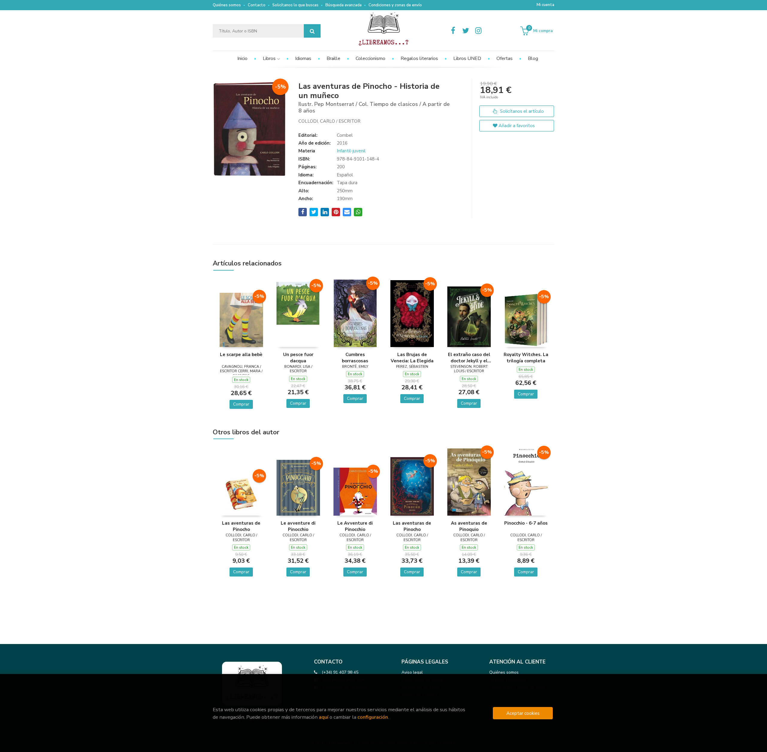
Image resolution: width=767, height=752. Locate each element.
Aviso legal (412, 672)
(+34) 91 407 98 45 (340, 672)
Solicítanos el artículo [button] (521, 111)
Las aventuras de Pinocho (241, 526)
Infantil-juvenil (351, 151)
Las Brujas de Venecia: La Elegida (412, 358)
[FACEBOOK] (453, 31)
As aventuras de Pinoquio (469, 526)
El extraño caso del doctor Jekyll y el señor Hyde (469, 358)
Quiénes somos (227, 5)
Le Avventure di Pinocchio (355, 526)
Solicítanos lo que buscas (295, 5)
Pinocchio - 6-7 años (526, 523)
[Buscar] (312, 31)
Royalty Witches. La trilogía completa (526, 358)
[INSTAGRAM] (478, 31)
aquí (323, 717)
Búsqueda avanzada (343, 5)
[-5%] (241, 319)
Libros (270, 58)
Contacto (256, 5)
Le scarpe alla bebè (241, 355)
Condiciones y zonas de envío (395, 5)
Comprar (241, 404)
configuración (372, 717)
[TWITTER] (466, 31)
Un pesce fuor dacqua (298, 358)
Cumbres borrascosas (355, 358)
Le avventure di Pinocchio (298, 526)
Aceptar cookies (523, 713)
